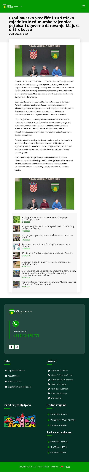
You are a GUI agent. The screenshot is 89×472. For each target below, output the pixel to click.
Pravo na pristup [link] (59, 393)
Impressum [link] (56, 397)
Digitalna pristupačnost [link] (62, 379)
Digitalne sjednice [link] (59, 370)
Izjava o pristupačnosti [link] (62, 375)
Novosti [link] (25, 33)
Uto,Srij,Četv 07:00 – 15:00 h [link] (62, 420)
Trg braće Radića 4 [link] (16, 370)
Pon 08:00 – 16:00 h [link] (58, 441)
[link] (12, 6)
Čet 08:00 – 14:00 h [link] (58, 452)
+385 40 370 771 (26, 335)
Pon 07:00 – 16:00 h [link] (58, 414)
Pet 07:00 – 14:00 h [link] (58, 425)
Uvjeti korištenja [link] (58, 384)
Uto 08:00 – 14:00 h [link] (58, 447)
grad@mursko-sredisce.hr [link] (19, 387)
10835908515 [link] (14, 376)
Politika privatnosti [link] (60, 388)
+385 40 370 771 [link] (15, 381)
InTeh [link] (68, 467)
